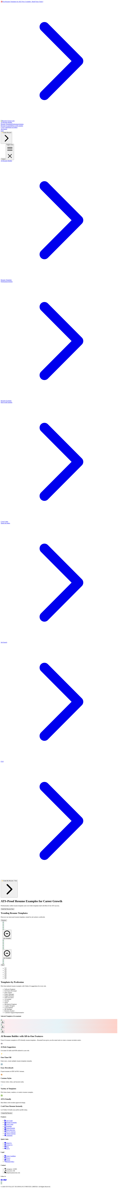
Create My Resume (6, 1113)
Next (2, 965)
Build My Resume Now (7, 909)
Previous (3, 920)
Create (3, 159)
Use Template (7, 938)
